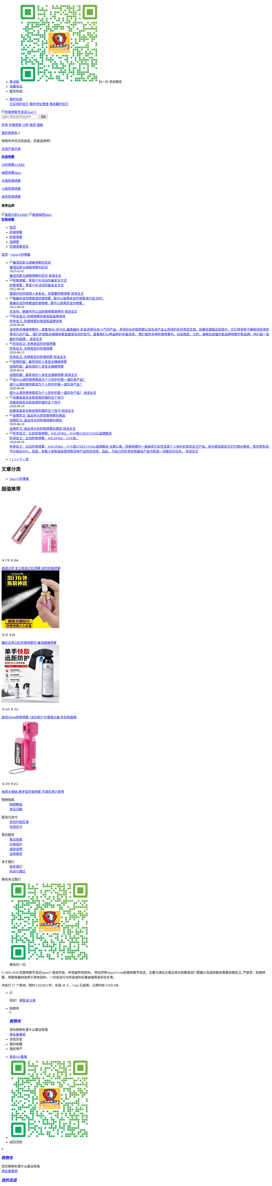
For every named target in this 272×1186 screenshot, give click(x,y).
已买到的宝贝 (19, 104)
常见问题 (16, 809)
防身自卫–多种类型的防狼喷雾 (31, 348)
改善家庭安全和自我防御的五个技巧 (35, 402)
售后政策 (16, 839)
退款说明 (16, 849)
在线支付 (16, 827)
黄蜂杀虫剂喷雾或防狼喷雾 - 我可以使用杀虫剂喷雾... (47, 303)
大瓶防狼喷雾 (11, 180)
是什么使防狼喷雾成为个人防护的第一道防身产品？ (46, 384)
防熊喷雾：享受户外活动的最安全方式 (37, 285)
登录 (25, 1000)
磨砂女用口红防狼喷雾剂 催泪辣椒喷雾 (29, 642)
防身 (5, 125)
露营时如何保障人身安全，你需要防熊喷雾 (40, 293)
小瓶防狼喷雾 (11, 188)
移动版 (14, 81)
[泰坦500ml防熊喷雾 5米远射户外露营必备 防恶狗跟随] (30, 701)
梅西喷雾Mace (11, 172)
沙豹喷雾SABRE (13, 164)
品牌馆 (14, 242)
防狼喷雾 (15, 125)
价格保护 (16, 844)
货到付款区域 (19, 822)
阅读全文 (55, 275)
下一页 (24, 459)
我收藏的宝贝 (58, 104)
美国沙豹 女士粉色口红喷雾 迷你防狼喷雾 (31, 568)
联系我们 (16, 866)
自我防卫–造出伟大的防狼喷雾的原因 (36, 420)
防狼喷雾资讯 (19, 246)
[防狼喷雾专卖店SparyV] (19, 112)
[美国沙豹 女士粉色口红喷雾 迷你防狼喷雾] (30, 552)
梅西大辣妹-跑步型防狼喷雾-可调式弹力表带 (33, 791)
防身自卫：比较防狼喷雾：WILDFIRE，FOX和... (44, 438)
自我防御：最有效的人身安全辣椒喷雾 (37, 366)
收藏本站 (16, 86)
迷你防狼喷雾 (11, 196)
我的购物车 (10, 133)
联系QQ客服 (18, 1057)
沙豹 (25, 125)
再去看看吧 (17, 1034)
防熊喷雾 (8, 219)
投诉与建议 (17, 871)
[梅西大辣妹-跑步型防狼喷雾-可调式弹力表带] (30, 776)
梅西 (32, 125)
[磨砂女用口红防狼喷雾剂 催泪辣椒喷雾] (30, 627)
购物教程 (16, 804)
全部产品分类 (11, 149)
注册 (32, 1000)
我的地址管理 (39, 104)
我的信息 (16, 99)
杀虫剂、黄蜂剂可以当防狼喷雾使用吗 (37, 311)
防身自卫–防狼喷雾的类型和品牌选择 (36, 321)
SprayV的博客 (20, 254)
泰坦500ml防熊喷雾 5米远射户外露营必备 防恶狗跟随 (39, 717)
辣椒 (40, 125)
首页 (13, 227)
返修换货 (16, 854)
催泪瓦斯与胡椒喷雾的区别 (29, 267)
